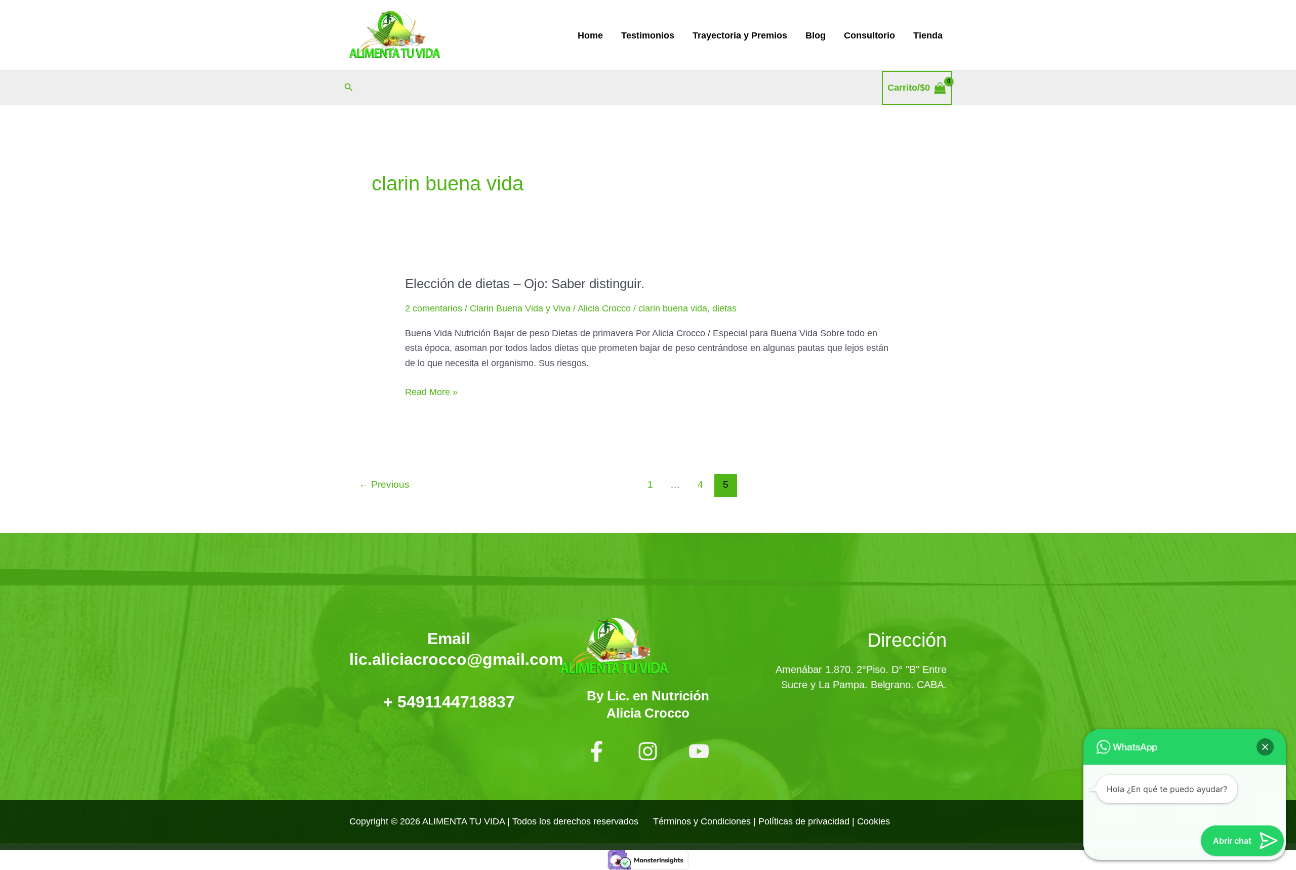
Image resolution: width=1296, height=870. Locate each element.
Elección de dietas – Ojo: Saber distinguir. (524, 283)
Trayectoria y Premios (740, 35)
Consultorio (869, 35)
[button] (348, 87)
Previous (384, 484)
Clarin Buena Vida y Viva (520, 308)
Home (590, 35)
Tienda (928, 35)
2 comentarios (433, 308)
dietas (724, 308)
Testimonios (647, 35)
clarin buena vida (672, 308)
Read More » (431, 391)
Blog (815, 35)
